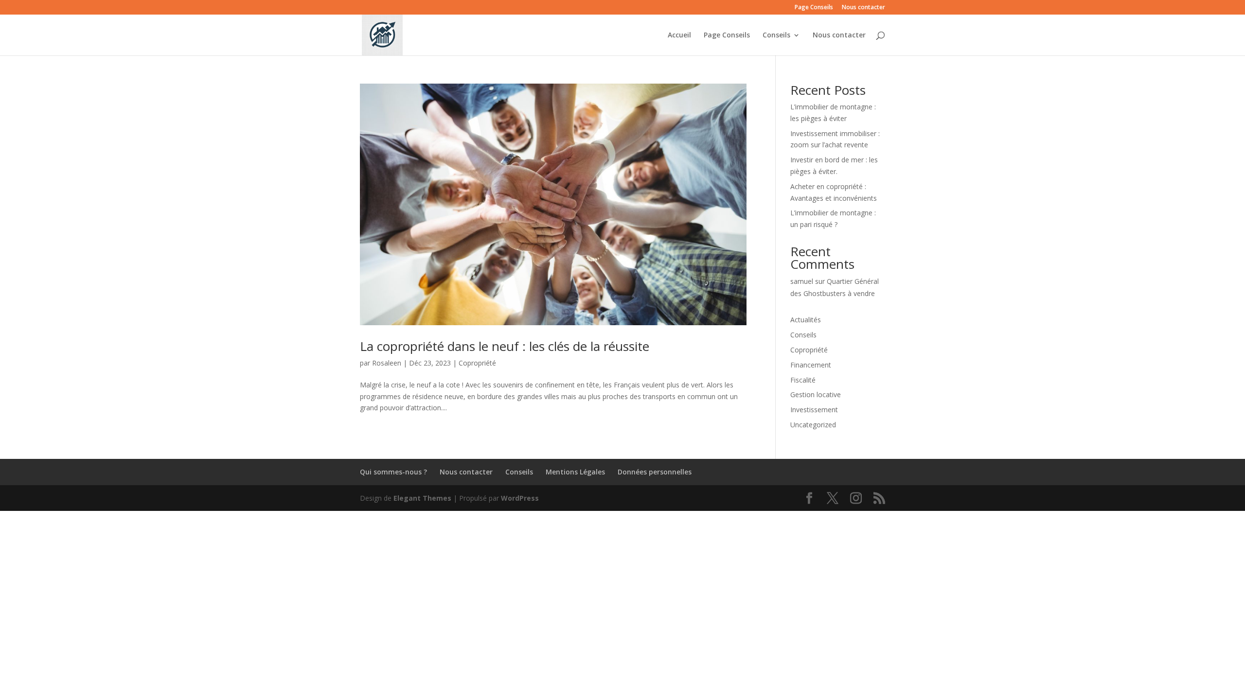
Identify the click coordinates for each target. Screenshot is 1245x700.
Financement (810, 364)
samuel (801, 281)
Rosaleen (386, 363)
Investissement (814, 409)
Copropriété (477, 363)
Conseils (776, 35)
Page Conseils (814, 7)
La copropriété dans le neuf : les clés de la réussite (504, 346)
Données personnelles (655, 471)
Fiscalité (803, 380)
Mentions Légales (575, 471)
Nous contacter (863, 7)
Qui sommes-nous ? (393, 471)
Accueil (679, 35)
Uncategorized (813, 424)
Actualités (805, 319)
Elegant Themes (422, 498)
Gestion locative (815, 394)
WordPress (520, 498)
